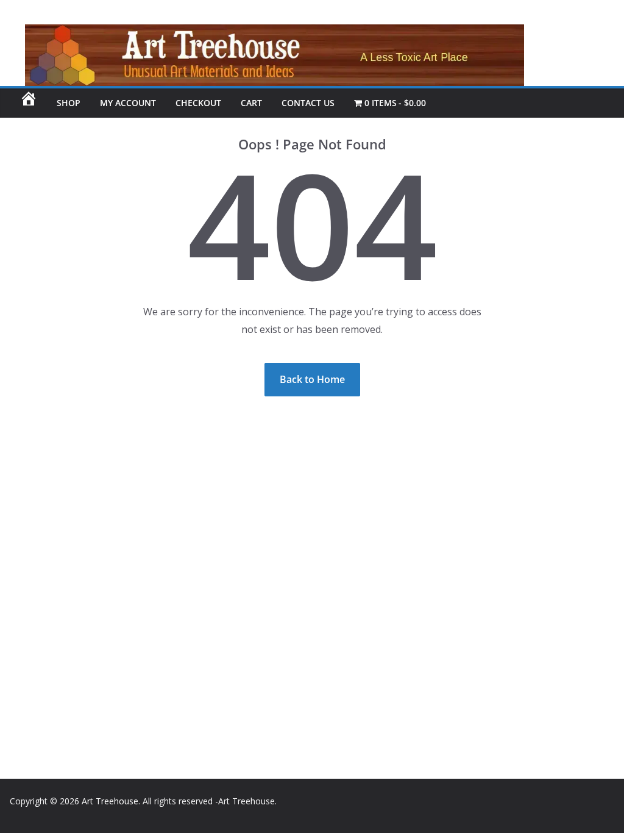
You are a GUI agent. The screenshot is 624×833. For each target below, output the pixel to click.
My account (128, 103)
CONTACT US (308, 103)
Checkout (198, 103)
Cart (251, 103)
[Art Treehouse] (262, 33)
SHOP (68, 103)
